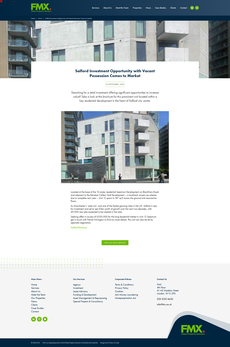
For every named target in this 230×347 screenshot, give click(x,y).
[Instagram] (197, 8)
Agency (77, 284)
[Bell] (45, 319)
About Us (107, 7)
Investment (78, 288)
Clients (173, 7)
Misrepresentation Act (125, 298)
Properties (137, 7)
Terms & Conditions (124, 284)
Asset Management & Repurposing (90, 298)
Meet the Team (122, 7)
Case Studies (160, 7)
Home (34, 284)
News (148, 7)
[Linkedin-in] (192, 8)
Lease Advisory (80, 291)
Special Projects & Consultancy (88, 301)
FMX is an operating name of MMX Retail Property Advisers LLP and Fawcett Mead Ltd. (70, 343)
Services (95, 7)
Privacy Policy (121, 288)
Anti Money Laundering (126, 294)
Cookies (119, 291)
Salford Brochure (79, 227)
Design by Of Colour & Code (109, 343)
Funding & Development (84, 294)
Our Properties (38, 298)
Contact (183, 7)
